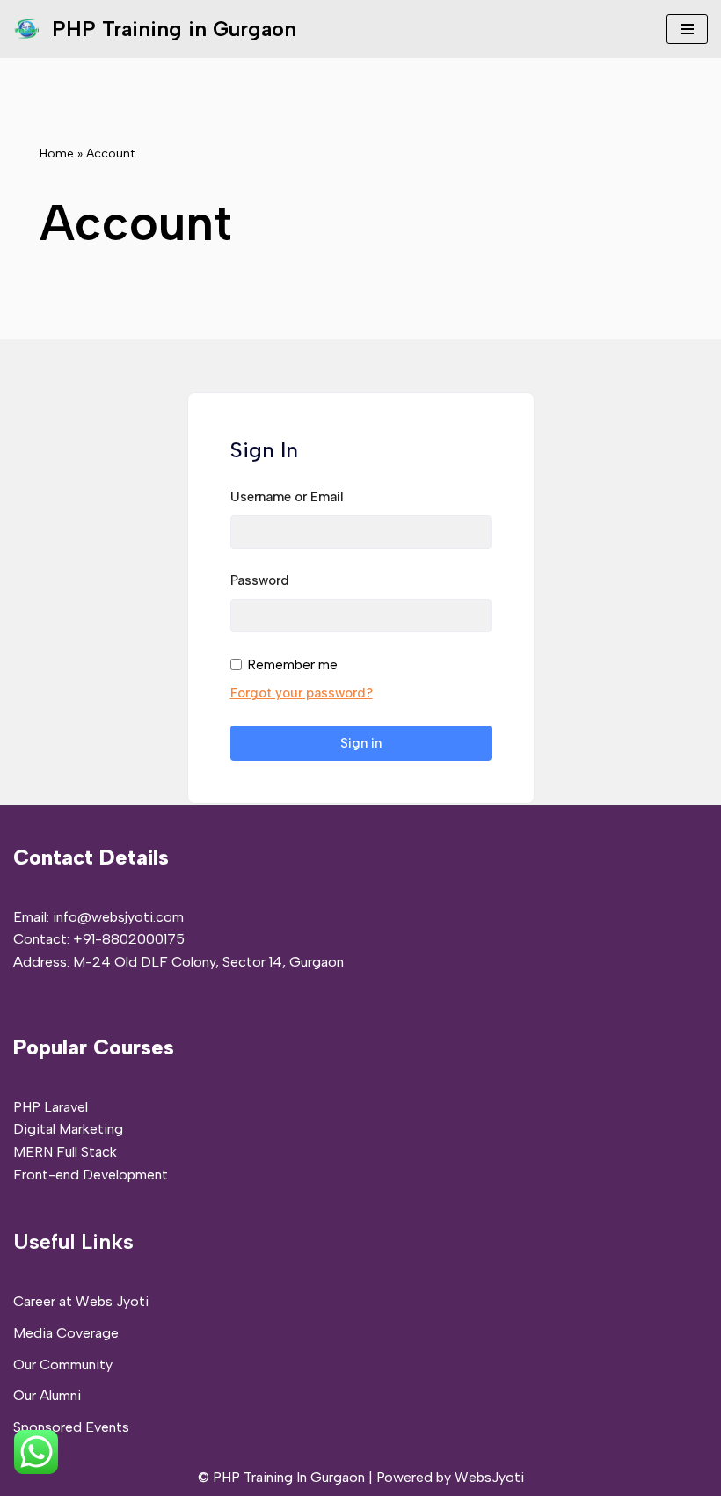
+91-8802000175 (129, 938)
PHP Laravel (50, 1106)
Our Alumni (47, 1395)
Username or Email (287, 497)
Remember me (292, 664)
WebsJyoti (489, 1477)
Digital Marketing (68, 1128)
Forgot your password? (301, 693)
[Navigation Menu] (687, 29)
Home (57, 153)
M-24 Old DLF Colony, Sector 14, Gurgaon (208, 961)
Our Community (63, 1364)
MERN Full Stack (65, 1151)
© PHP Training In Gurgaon (281, 1477)
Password (259, 580)
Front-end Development (90, 1174)
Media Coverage (66, 1333)
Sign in (361, 743)
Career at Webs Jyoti (81, 1301)
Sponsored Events (71, 1427)
